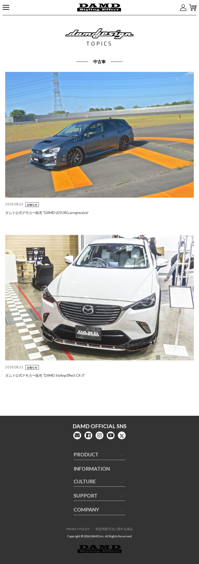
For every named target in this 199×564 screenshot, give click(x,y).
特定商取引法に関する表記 (114, 529)
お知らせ (32, 204)
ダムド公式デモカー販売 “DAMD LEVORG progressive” (47, 213)
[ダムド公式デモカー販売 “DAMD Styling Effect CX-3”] (99, 297)
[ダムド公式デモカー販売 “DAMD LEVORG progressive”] (99, 134)
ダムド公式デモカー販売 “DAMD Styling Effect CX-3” (45, 375)
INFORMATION (92, 469)
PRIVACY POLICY (78, 529)
